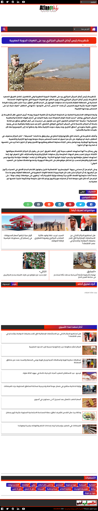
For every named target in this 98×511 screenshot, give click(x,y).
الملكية (92, 485)
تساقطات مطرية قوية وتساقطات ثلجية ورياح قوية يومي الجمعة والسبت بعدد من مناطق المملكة (43, 361)
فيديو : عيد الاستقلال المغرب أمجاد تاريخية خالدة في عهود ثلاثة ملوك (52, 373)
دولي (82, 191)
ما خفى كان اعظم (45, 485)
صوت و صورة (71, 485)
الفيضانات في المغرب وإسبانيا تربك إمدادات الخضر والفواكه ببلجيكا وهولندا (49, 425)
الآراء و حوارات (13, 485)
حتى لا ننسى (29, 489)
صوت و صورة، (90, 493)
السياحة (40, 489)
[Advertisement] (49, 20)
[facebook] (2, 2)
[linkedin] (18, 2)
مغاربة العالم (65, 489)
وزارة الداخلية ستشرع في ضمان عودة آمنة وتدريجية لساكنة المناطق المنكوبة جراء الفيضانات (42, 386)
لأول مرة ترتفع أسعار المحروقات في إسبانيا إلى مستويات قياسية (18, 236)
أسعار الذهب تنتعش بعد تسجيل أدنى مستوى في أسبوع (57, 399)
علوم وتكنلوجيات (81, 489)
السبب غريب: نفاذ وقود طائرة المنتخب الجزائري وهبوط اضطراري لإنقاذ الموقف (49, 238)
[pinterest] (12, 2)
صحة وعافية (52, 489)
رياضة (93, 489)
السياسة (82, 485)
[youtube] (23, 2)
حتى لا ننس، (17, 489)
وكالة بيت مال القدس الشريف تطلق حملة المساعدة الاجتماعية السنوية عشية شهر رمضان (43, 412)
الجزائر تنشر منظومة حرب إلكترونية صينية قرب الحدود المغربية (55, 346)
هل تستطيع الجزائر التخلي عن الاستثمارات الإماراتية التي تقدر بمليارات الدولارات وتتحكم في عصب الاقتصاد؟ (82, 239)
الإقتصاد (25, 485)
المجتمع (59, 485)
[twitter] (7, 2)
